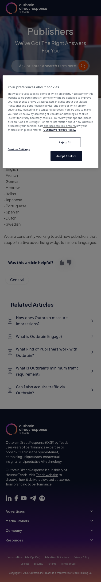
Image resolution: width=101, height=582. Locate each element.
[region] (51, 121)
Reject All (65, 142)
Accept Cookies (66, 155)
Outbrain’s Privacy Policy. (59, 129)
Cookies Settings (19, 149)
